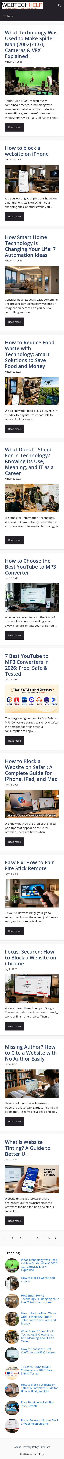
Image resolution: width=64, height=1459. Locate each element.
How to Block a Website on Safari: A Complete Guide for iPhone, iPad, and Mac (31, 770)
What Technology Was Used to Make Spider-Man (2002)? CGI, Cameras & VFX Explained (31, 44)
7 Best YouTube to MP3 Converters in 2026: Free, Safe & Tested (27, 665)
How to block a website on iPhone (27, 151)
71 (38, 1238)
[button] (59, 5)
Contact (45, 1446)
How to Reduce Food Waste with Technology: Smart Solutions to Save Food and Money (29, 354)
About (17, 1446)
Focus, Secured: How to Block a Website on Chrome (30, 957)
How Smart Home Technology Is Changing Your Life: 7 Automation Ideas (30, 246)
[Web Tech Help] (22, 5)
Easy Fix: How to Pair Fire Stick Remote (29, 865)
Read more (14, 127)
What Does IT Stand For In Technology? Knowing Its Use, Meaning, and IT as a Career (29, 461)
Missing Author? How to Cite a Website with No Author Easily (31, 1052)
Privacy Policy (31, 1446)
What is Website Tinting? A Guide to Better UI (27, 1148)
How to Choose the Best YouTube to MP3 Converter (30, 566)
